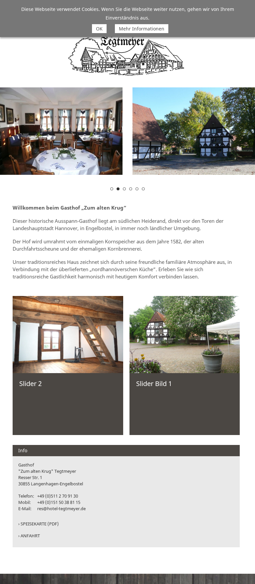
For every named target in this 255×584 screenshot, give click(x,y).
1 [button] (111, 188)
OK (99, 28)
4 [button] (130, 188)
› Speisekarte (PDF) (38, 524)
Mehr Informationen (141, 28)
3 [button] (124, 188)
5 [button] (136, 188)
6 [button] (143, 188)
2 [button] (118, 188)
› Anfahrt (29, 536)
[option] (170, 131)
